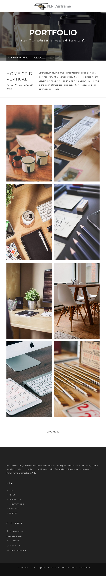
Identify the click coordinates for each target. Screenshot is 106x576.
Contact (13, 513)
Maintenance (15, 499)
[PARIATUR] (29, 301)
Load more (53, 432)
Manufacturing (16, 504)
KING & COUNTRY (82, 568)
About (12, 495)
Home (28, 58)
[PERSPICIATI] (29, 143)
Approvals (14, 508)
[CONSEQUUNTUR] (77, 143)
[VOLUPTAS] (77, 301)
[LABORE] (77, 222)
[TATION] (77, 379)
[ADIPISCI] (29, 222)
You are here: (18, 58)
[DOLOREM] (29, 379)
